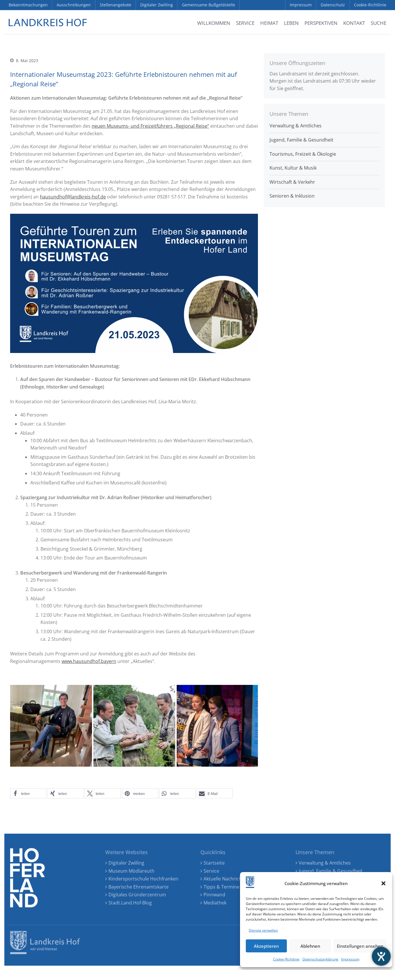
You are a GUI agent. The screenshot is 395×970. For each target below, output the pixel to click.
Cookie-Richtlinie (286, 959)
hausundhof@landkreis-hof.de (73, 197)
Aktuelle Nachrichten (226, 879)
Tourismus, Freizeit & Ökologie (303, 154)
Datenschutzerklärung (320, 959)
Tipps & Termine (221, 887)
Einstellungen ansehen (360, 946)
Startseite (214, 863)
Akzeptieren (266, 946)
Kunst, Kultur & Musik (293, 168)
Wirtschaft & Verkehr (292, 182)
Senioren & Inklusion (292, 196)
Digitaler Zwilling (126, 863)
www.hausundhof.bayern (89, 661)
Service (211, 871)
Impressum (350, 959)
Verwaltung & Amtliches (296, 125)
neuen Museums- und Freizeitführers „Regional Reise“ (150, 126)
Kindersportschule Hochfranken (143, 879)
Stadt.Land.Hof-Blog (130, 903)
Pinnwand (214, 894)
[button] (383, 883)
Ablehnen (310, 946)
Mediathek (215, 903)
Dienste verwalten (263, 930)
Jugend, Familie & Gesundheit (301, 140)
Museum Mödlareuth (131, 871)
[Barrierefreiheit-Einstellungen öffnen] (381, 956)
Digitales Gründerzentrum (137, 894)
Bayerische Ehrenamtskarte (138, 887)
